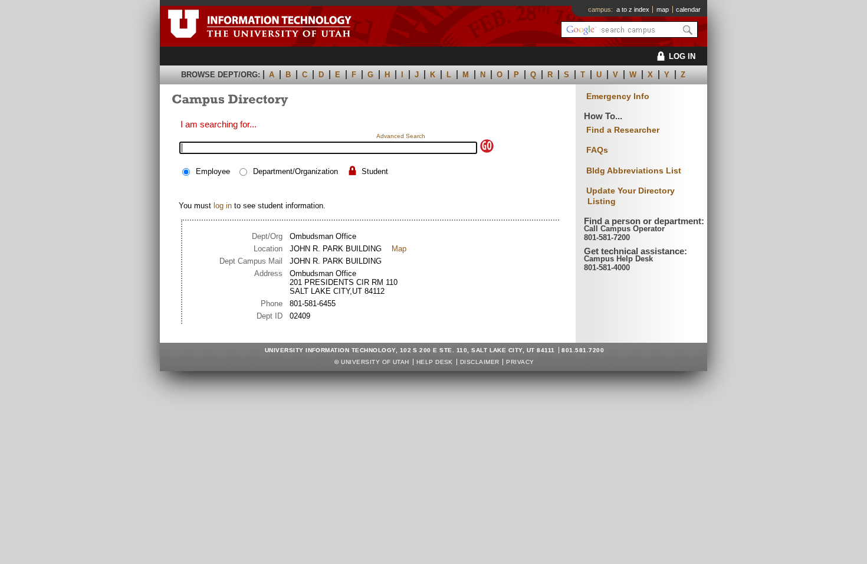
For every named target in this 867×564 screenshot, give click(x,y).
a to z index (632, 9)
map (662, 9)
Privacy (520, 362)
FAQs (597, 150)
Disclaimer (480, 362)
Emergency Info (617, 96)
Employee (213, 171)
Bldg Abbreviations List (633, 170)
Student (375, 171)
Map (399, 248)
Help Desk (434, 362)
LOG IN (682, 56)
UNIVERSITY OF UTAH (375, 362)
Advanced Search (400, 136)
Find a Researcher (622, 130)
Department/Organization (295, 171)
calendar (688, 9)
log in (223, 205)
